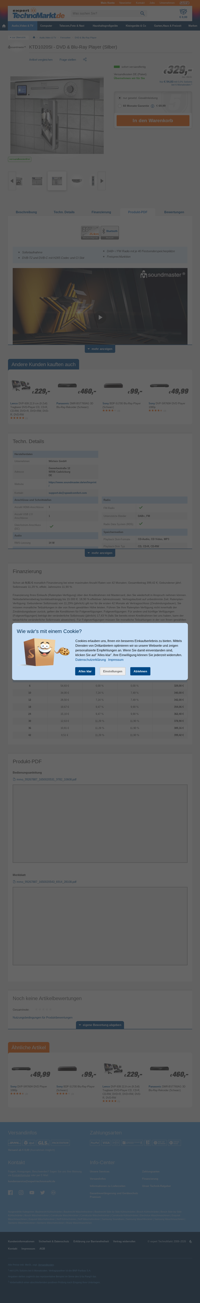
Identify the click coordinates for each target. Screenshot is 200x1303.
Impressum (115, 659)
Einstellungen (112, 671)
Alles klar (85, 671)
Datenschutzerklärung (90, 659)
